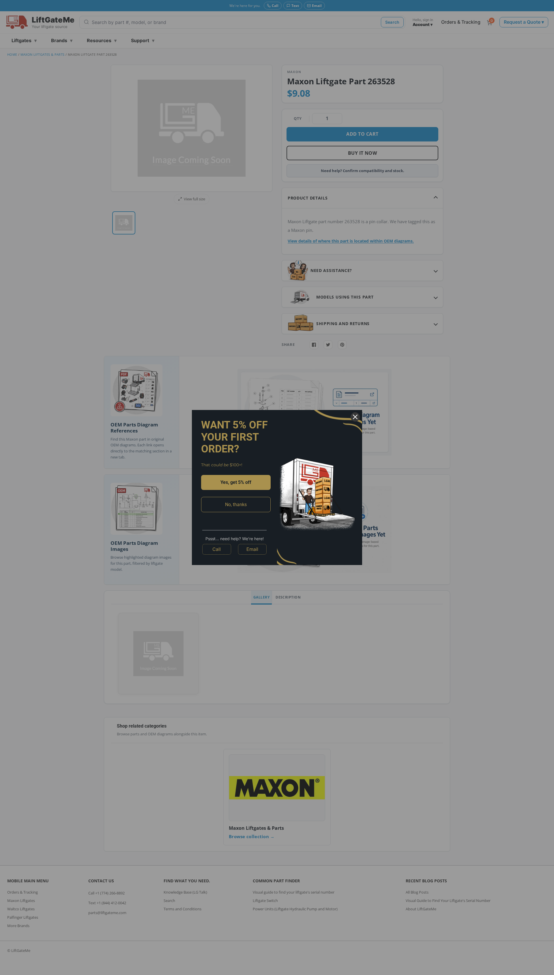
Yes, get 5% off (235, 482)
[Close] (355, 417)
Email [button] (252, 549)
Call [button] (216, 549)
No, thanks (236, 504)
